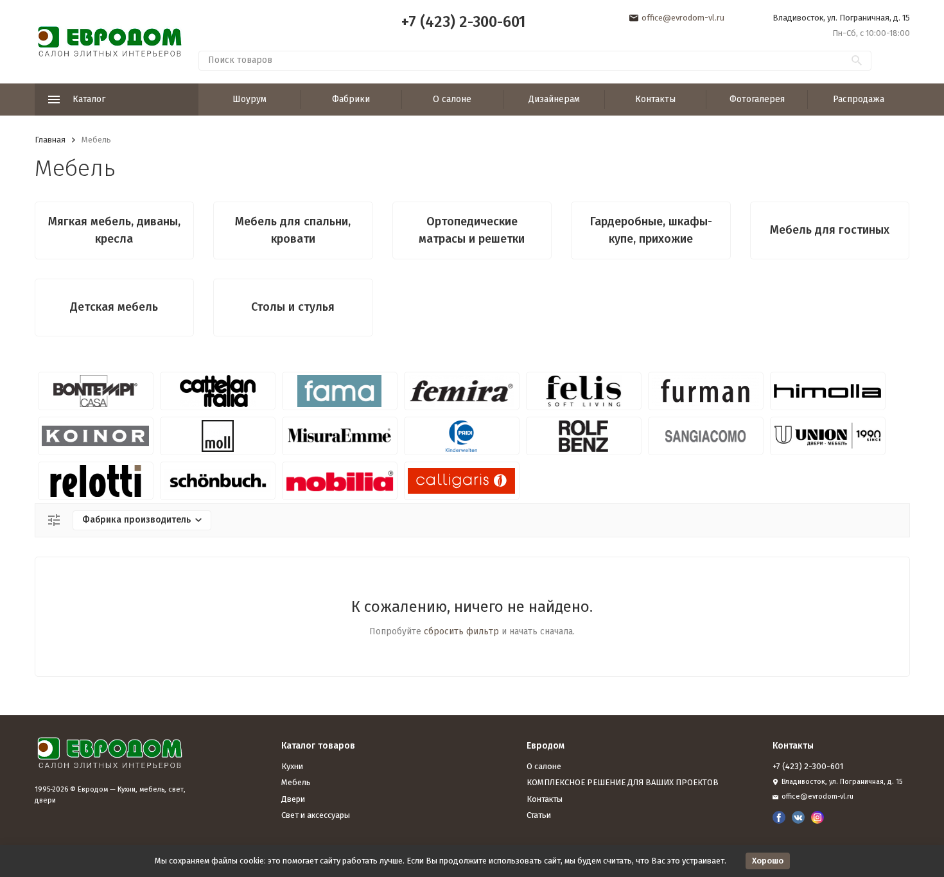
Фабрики (351, 99)
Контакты (655, 99)
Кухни (292, 766)
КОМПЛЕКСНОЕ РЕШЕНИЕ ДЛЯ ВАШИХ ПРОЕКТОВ (623, 782)
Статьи (539, 815)
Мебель (296, 782)
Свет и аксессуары (315, 815)
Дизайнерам (554, 99)
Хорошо (767, 860)
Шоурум (249, 99)
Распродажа (858, 99)
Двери (293, 799)
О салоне (452, 99)
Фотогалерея (757, 99)
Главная (50, 139)
